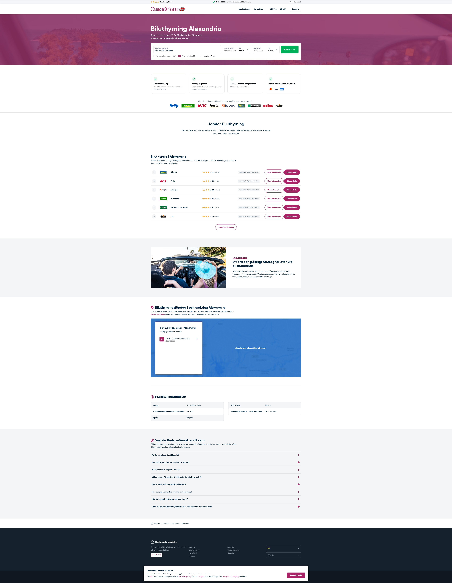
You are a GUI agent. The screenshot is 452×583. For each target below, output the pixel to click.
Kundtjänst (258, 9)
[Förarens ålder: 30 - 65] (179, 56)
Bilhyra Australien (158, 314)
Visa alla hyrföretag (226, 227)
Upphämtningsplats (161, 48)
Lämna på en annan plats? (166, 56)
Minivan (192, 556)
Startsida (157, 523)
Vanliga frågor (244, 9)
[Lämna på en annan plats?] (154, 56)
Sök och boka (292, 172)
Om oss (192, 547)
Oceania (166, 523)
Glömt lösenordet (233, 550)
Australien (175, 523)
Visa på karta (170, 341)
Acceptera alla (296, 575)
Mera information (274, 172)
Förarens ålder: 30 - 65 (190, 56)
